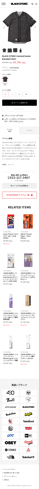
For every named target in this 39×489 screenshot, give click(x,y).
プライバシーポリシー (10, 476)
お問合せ (6, 480)
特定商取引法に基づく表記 (11, 473)
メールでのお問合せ (20, 186)
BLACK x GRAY (5, 79)
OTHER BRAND (14, 67)
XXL (26, 94)
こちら (21, 121)
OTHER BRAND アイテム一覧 (18, 195)
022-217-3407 (20, 179)
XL (19, 94)
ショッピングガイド (9, 469)
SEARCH (32, 4)
